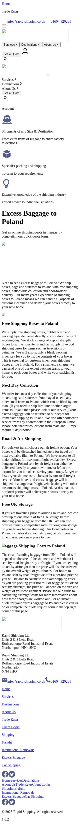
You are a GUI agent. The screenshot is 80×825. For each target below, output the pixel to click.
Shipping (8, 735)
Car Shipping (11, 765)
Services (9, 44)
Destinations (29, 44)
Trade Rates (10, 719)
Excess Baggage (13, 757)
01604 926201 (61, 681)
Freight (7, 742)
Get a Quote (11, 54)
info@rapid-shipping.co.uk (26, 681)
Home (6, 4)
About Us (50, 44)
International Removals (18, 750)
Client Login (11, 727)
